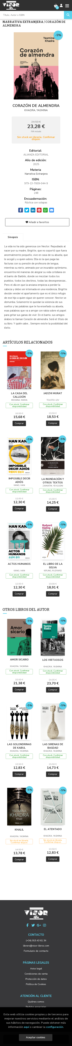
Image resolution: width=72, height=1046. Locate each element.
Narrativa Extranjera (23, 22)
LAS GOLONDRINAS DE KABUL (19, 746)
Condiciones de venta (36, 973)
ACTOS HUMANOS (19, 564)
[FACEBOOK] (27, 925)
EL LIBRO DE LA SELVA (52, 565)
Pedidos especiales (36, 1007)
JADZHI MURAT (53, 393)
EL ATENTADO (53, 829)
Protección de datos (36, 979)
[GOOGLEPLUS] (38, 925)
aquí (26, 1027)
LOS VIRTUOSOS (52, 660)
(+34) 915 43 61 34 (36, 940)
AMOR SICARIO (19, 659)
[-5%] (19, 370)
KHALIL (19, 829)
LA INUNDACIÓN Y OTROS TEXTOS (53, 480)
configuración (54, 1027)
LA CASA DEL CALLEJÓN (19, 395)
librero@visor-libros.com (36, 945)
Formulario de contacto (36, 951)
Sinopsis (13, 237)
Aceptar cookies (35, 1037)
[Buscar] (68, 15)
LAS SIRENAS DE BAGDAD (53, 746)
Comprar (19, 423)
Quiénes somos (36, 1001)
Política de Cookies (36, 984)
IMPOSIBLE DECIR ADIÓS (19, 480)
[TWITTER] (33, 925)
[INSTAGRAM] (44, 925)
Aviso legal (36, 968)
